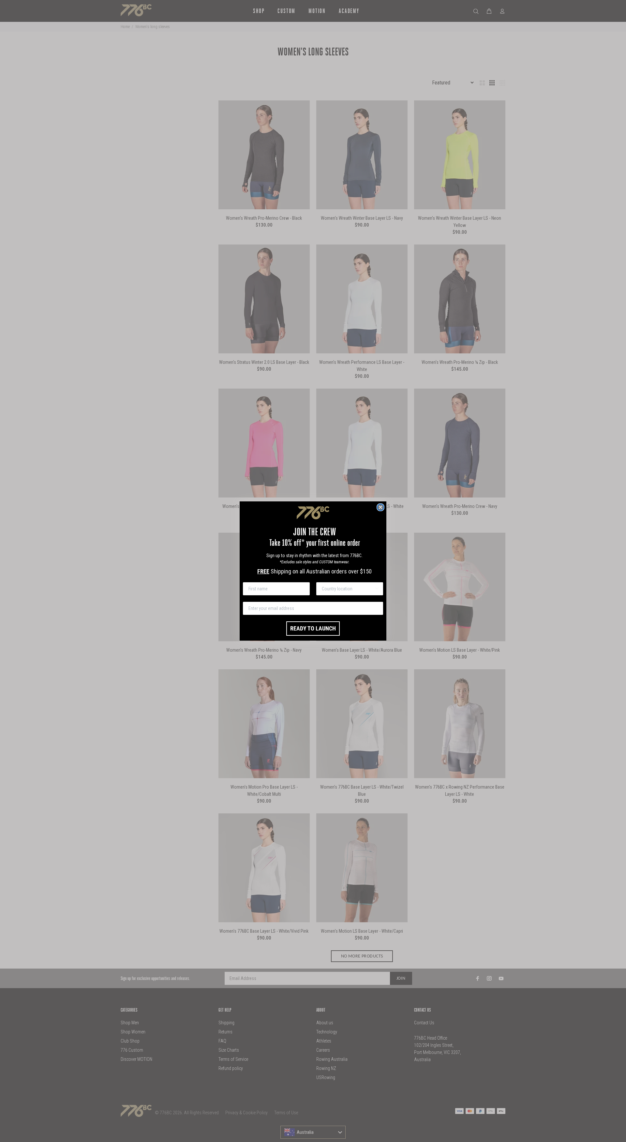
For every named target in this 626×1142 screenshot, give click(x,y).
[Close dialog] (380, 507)
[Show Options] (377, 589)
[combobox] (348, 589)
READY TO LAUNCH (313, 628)
